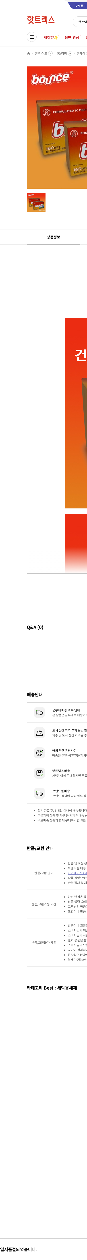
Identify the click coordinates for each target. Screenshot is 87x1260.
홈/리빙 (62, 53)
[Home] (28, 53)
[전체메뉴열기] (32, 37)
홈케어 (81, 53)
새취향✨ (51, 37)
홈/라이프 (41, 53)
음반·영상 (72, 37)
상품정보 (53, 237)
